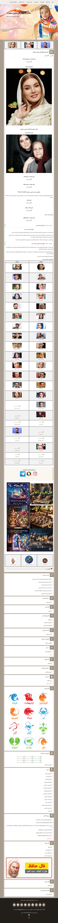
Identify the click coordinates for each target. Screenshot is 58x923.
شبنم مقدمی (17, 290)
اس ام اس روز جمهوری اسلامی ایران (45, 582)
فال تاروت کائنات (48, 779)
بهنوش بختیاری (17, 424)
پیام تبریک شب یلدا (48, 856)
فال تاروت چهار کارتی (48, 788)
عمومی (46, 569)
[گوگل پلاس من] (21, 904)
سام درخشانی (17, 408)
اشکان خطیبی (40, 457)
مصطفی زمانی (40, 379)
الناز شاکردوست (41, 290)
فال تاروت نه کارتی (48, 796)
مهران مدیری (41, 310)
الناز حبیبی (41, 330)
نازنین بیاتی (17, 450)
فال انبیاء (50, 611)
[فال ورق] (18, 540)
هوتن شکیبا (17, 369)
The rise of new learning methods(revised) (44, 823)
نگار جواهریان (41, 440)
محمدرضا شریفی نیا (17, 349)
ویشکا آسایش (41, 398)
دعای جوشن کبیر (48, 652)
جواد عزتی (17, 330)
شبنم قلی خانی (41, 369)
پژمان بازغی (17, 440)
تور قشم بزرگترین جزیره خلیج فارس (45, 830)
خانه (52, 2)
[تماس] (29, 904)
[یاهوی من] (43, 904)
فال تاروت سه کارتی (48, 785)
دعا (51, 654)
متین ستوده (17, 280)
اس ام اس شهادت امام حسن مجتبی (45, 588)
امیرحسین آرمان (41, 408)
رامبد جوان (17, 320)
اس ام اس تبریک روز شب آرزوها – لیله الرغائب (43, 591)
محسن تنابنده (17, 463)
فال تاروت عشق (48, 802)
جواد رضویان (17, 271)
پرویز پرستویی (41, 359)
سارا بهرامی (41, 434)
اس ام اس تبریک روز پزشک (46, 585)
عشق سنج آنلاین (48, 672)
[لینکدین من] (14, 904)
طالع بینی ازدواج (49, 643)
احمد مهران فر (17, 434)
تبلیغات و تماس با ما (13, 2)
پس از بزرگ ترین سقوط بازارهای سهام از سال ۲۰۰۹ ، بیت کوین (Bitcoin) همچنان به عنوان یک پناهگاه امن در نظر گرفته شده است (29, 826)
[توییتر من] (25, 904)
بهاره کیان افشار (41, 320)
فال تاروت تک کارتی (48, 782)
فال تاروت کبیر (49, 776)
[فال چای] (41, 540)
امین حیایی (41, 389)
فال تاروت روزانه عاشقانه (47, 805)
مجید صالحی (41, 280)
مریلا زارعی (41, 424)
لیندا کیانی (17, 457)
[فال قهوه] (41, 517)
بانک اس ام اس (29, 2)
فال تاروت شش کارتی (47, 794)
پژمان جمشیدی (17, 379)
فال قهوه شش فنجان (48, 625)
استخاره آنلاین (21, 2)
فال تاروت (42, 2)
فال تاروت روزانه (48, 774)
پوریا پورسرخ (17, 389)
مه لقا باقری (17, 418)
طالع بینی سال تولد (48, 765)
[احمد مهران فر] (45, 45)
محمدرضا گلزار (41, 271)
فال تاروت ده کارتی (48, 799)
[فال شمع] (18, 517)
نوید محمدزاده (41, 339)
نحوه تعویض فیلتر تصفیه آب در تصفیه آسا (44, 820)
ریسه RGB (49, 681)
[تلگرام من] (40, 904)
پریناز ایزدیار (17, 359)
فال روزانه (36, 2)
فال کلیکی (50, 663)
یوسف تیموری (17, 339)
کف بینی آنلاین (49, 634)
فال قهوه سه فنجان (48, 622)
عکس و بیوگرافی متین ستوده (19, 13)
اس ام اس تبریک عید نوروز (47, 593)
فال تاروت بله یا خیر (48, 808)
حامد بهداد (41, 463)
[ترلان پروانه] (29, 45)
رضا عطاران (41, 349)
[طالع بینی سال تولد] (29, 760)
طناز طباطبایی (17, 300)
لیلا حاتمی (41, 418)
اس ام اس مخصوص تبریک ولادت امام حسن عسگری (42, 579)
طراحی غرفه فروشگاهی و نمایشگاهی (45, 835)
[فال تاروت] (41, 494)
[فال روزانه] (18, 494)
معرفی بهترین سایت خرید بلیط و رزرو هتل (44, 833)
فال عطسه (50, 885)
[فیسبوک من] (36, 904)
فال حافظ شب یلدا (48, 853)
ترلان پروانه (41, 450)
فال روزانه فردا (49, 894)
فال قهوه (50, 620)
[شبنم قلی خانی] (12, 45)
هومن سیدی (17, 310)
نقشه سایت (23, 913)
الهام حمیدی (41, 300)
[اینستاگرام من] (32, 904)
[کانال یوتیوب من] (18, 904)
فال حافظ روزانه (49, 850)
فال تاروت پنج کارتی (48, 791)
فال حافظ (48, 2)
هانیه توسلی (17, 398)
